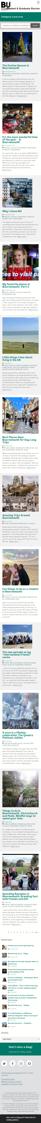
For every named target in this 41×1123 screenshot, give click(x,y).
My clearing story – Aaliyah (18, 1005)
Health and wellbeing (22, 365)
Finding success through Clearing (21, 945)
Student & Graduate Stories (23, 8)
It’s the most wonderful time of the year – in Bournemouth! (20, 139)
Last (36, 932)
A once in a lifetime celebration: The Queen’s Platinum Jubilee (17, 735)
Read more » (22, 96)
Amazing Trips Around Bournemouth (16, 517)
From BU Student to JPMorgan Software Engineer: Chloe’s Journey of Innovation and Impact (23, 1015)
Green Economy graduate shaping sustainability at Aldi (21, 970)
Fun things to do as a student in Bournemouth (20, 590)
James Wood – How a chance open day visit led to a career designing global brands (23, 988)
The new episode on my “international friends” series (16, 654)
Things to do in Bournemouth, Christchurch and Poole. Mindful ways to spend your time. (20, 814)
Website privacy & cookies (11, 1082)
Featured (7, 147)
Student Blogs (25, 73)
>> (32, 932)
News (31, 743)
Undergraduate (7, 75)
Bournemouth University (5, 6)
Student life (33, 73)
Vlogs (14, 294)
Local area (7, 73)
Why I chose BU (12, 211)
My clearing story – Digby (18, 953)
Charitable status (8, 1079)
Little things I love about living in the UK (17, 359)
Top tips (25, 369)
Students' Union (7, 218)
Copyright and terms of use (11, 1084)
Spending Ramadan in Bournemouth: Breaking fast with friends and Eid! (20, 896)
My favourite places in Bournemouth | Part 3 (16, 285)
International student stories (25, 448)
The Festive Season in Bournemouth (15, 67)
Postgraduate (15, 73)
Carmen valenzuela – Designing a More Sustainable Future (23, 979)
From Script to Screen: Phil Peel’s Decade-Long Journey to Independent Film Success (22, 997)
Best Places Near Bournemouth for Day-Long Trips (19, 440)
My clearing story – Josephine (19, 1023)
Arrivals (6, 292)
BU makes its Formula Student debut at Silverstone (23, 962)
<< (8, 932)
